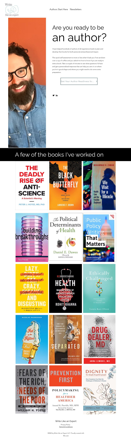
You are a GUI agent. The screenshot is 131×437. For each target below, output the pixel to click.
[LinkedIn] (56, 95)
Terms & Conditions (66, 427)
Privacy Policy (65, 425)
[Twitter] (53, 95)
